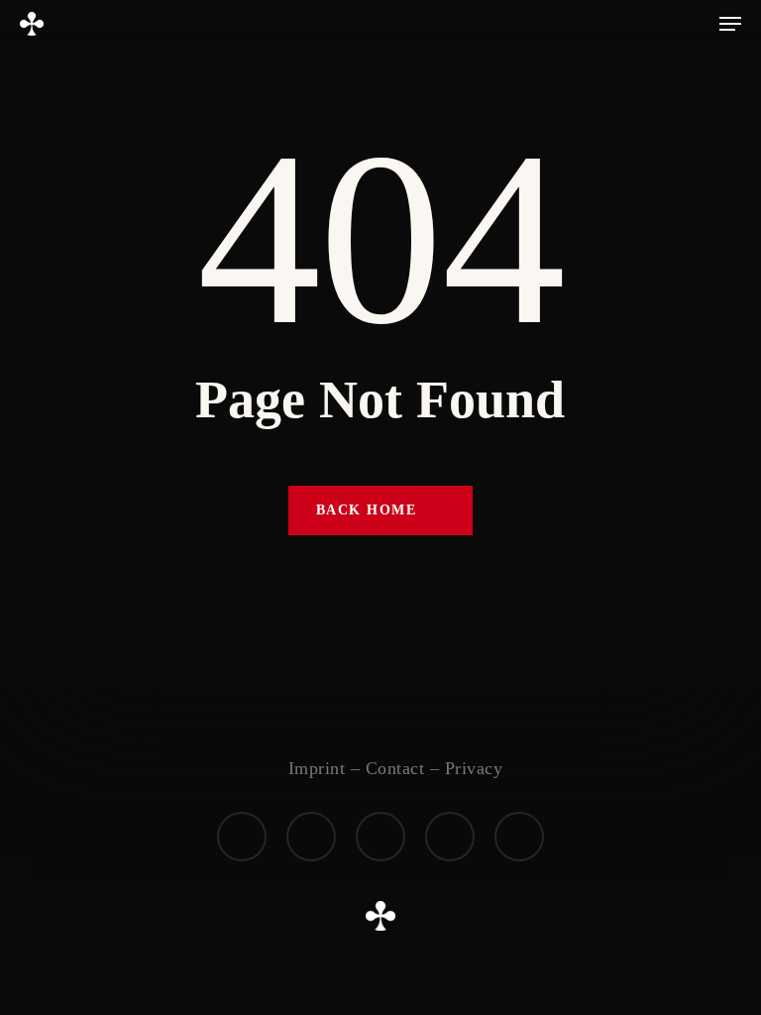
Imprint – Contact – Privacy (395, 768)
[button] (730, 24)
